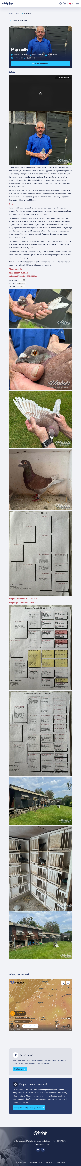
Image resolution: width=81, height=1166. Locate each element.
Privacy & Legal (21, 1162)
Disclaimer (49, 1162)
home (11, 13)
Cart (64, 3)
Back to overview (20, 21)
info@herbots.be (42, 1144)
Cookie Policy (60, 1162)
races (18, 13)
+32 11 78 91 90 (61, 1141)
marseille (27, 13)
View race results (42, 64)
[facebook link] (38, 1150)
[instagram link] (43, 1150)
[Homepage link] (8, 3)
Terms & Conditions (36, 1162)
